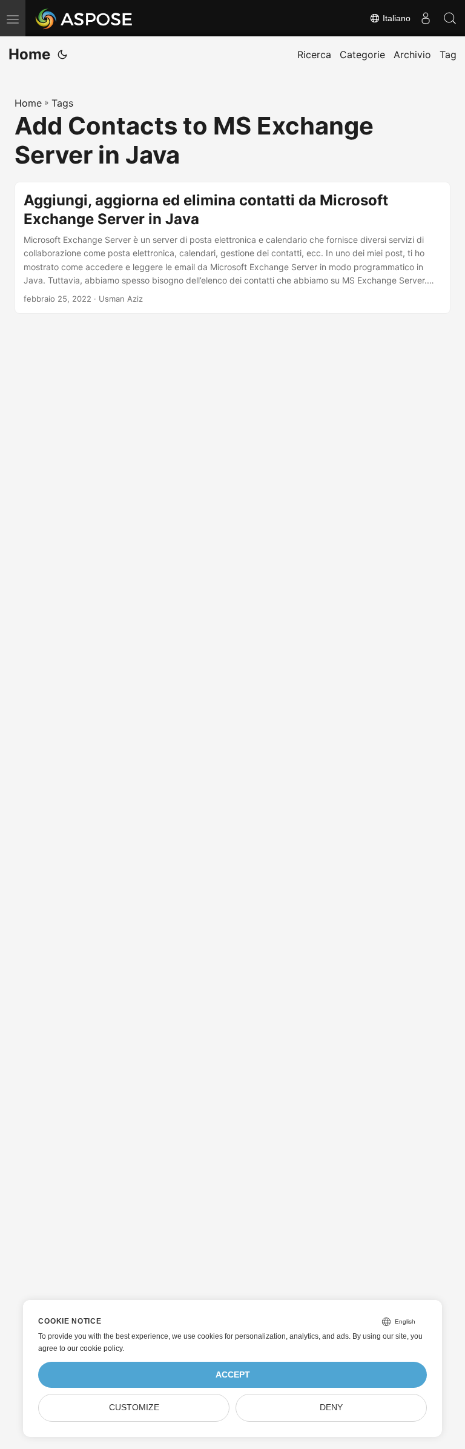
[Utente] (426, 18)
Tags (62, 103)
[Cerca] (450, 18)
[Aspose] (84, 18)
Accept (233, 1374)
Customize (134, 1407)
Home (29, 54)
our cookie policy (94, 1348)
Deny (331, 1407)
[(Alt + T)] (62, 54)
